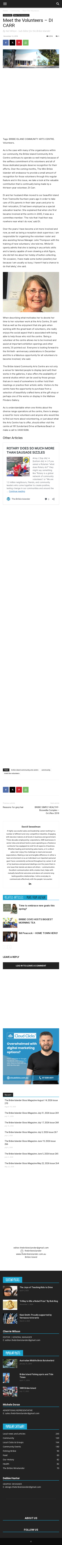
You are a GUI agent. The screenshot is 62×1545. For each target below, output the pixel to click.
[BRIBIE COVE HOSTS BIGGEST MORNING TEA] (10, 923)
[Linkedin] (31, 884)
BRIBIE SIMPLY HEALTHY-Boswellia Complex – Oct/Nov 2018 (47, 810)
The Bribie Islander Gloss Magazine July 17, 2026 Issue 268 (32, 1122)
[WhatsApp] (26, 43)
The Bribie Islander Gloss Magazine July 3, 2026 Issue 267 (31, 1132)
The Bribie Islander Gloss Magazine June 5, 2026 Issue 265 (31, 1154)
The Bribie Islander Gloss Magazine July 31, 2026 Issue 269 (32, 1113)
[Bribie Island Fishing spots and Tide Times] (6, 1378)
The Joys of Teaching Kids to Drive (36, 1287)
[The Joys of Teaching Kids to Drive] (10, 1291)
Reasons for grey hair (13, 807)
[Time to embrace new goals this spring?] (10, 909)
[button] (5, 4)
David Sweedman (31, 826)
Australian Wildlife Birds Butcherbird (37, 1360)
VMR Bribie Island (28, 1388)
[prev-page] (4, 947)
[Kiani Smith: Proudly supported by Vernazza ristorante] (10, 1318)
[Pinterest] (19, 43)
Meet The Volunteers (30, 10)
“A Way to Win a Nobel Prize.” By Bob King (39, 1301)
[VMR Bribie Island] (10, 1392)
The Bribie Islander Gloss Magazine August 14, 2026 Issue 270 (31, 1101)
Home (5, 10)
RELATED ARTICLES (14, 897)
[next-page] (9, 947)
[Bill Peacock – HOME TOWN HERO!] (10, 937)
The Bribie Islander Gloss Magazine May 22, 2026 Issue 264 (32, 1163)
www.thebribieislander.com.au (31, 1254)
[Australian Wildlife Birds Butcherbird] (10, 1363)
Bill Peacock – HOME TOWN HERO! (38, 933)
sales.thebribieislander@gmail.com (22, 1413)
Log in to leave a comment (31, 965)
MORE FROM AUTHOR (36, 897)
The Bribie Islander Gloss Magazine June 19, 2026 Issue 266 (30, 1142)
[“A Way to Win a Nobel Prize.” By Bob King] (10, 1305)
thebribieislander (33, 1250)
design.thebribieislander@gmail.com (23, 1487)
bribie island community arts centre (24, 770)
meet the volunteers (11, 773)
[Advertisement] (31, 102)
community (46, 770)
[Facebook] (6, 43)
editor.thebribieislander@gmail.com (31, 1247)
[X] (12, 43)
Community (15, 10)
